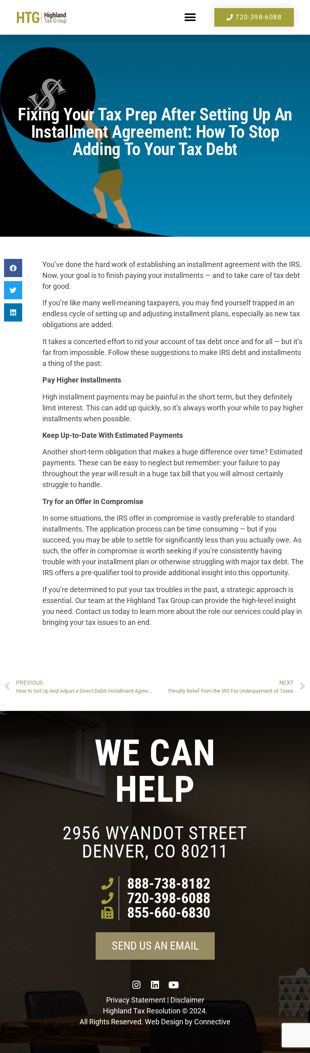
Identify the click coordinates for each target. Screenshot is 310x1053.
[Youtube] (173, 985)
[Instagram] (136, 985)
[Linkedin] (155, 985)
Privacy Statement (135, 1000)
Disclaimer (187, 1000)
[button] (190, 17)
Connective (212, 1021)
